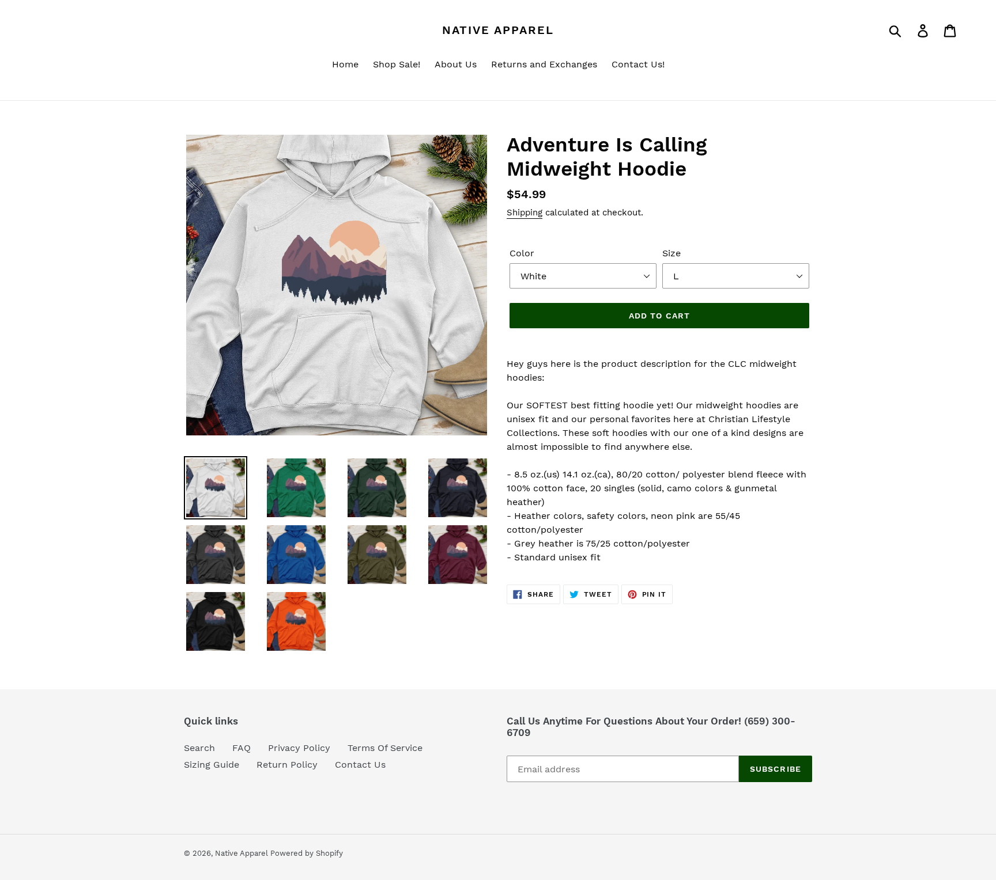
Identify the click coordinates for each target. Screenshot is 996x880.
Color (522, 253)
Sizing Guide (211, 764)
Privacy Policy (299, 747)
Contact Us (360, 764)
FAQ (241, 747)
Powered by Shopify (306, 853)
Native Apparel (498, 30)
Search (199, 747)
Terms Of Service (385, 747)
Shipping (524, 212)
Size (671, 253)
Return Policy (287, 764)
